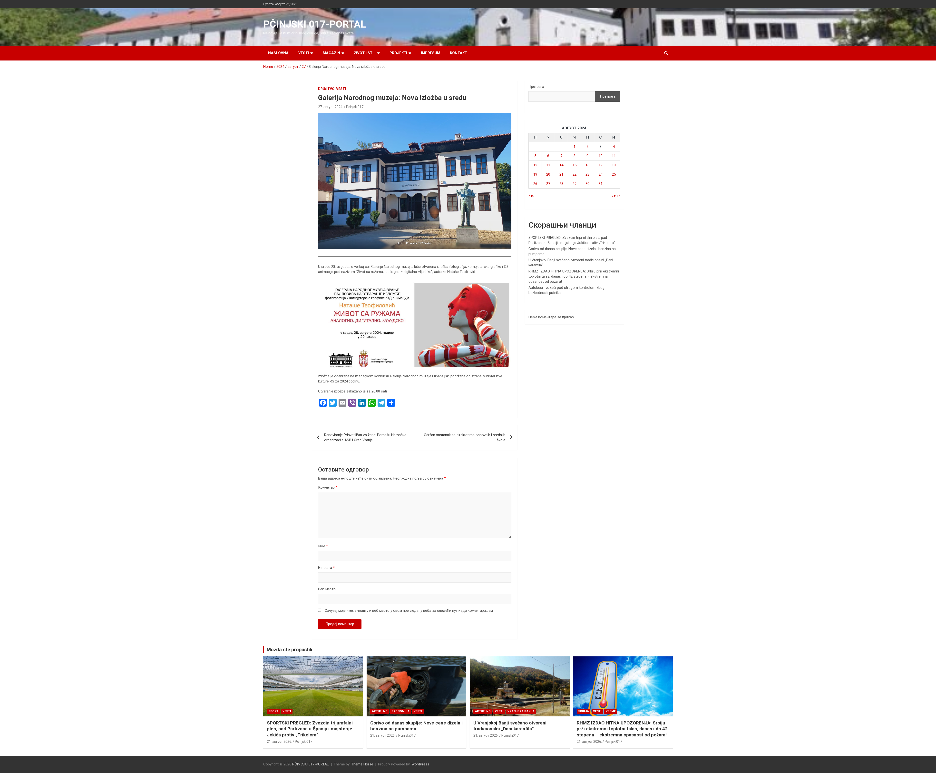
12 (535, 165)
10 (601, 156)
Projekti (398, 53)
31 (601, 183)
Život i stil (365, 53)
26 (535, 183)
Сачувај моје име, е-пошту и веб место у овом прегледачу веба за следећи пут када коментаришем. (409, 610)
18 (614, 165)
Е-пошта (326, 567)
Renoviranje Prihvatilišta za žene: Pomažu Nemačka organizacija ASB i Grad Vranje (365, 437)
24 (601, 174)
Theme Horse (362, 764)
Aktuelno (380, 711)
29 (574, 183)
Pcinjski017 (354, 107)
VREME (611, 711)
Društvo (326, 89)
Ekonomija (401, 711)
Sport (273, 711)
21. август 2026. (279, 741)
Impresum (430, 53)
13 (548, 165)
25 (614, 174)
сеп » (616, 195)
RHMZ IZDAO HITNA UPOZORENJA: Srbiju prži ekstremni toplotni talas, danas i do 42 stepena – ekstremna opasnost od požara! (573, 276)
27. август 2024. (330, 107)
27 (548, 183)
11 (614, 156)
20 (548, 174)
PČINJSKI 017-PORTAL (314, 24)
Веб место (327, 589)
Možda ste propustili (289, 650)
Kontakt (458, 53)
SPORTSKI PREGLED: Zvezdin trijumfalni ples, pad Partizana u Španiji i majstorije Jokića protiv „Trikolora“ (310, 729)
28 (561, 183)
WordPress (420, 764)
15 (574, 165)
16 (587, 165)
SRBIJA (583, 711)
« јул (532, 195)
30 (587, 183)
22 (574, 174)
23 (587, 174)
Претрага (536, 86)
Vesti (303, 53)
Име (323, 546)
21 (561, 174)
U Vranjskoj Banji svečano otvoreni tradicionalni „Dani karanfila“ (509, 726)
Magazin (331, 53)
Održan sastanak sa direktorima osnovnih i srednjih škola (464, 437)
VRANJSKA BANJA (521, 711)
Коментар (327, 487)
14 (561, 165)
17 (601, 165)
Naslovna (278, 53)
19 (535, 174)
